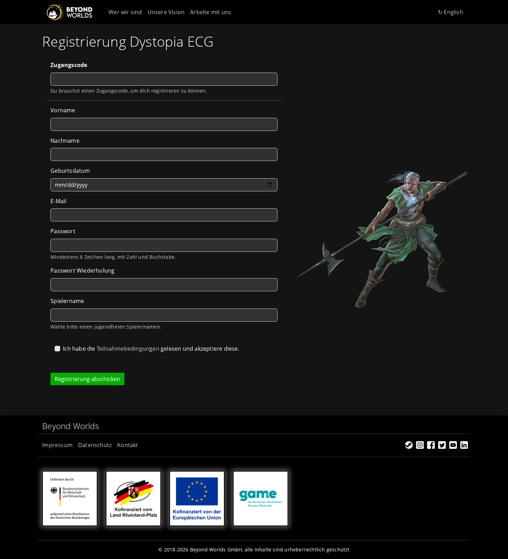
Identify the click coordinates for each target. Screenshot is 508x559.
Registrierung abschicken (87, 379)
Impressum (57, 445)
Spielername (67, 301)
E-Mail (58, 201)
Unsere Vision (166, 12)
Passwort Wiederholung (82, 270)
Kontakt (127, 445)
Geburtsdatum (70, 170)
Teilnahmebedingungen (128, 348)
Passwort (62, 231)
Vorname (62, 110)
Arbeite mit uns (210, 12)
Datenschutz (95, 445)
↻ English (450, 12)
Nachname (64, 140)
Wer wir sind (125, 12)
